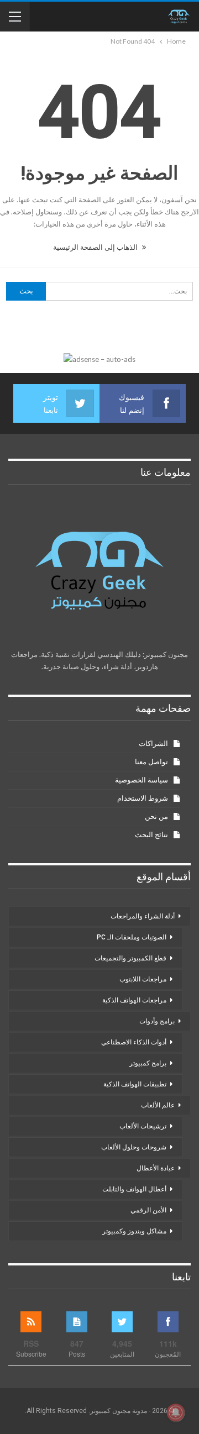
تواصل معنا (151, 762)
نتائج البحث (151, 835)
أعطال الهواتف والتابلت (134, 1189)
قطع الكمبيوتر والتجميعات (130, 958)
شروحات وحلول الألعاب (133, 1147)
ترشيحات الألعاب (142, 1126)
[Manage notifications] (176, 1412)
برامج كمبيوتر (147, 1063)
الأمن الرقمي (148, 1210)
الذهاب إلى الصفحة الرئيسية (96, 247)
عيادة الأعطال (156, 1168)
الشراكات (153, 743)
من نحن (156, 816)
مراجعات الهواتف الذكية (134, 1000)
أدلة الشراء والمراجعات (143, 916)
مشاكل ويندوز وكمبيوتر (134, 1231)
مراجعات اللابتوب (142, 979)
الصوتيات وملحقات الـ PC (131, 937)
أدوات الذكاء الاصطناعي (133, 1042)
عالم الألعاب (158, 1105)
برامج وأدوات (157, 1021)
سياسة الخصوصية (141, 780)
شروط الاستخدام (142, 798)
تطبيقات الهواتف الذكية (134, 1084)
